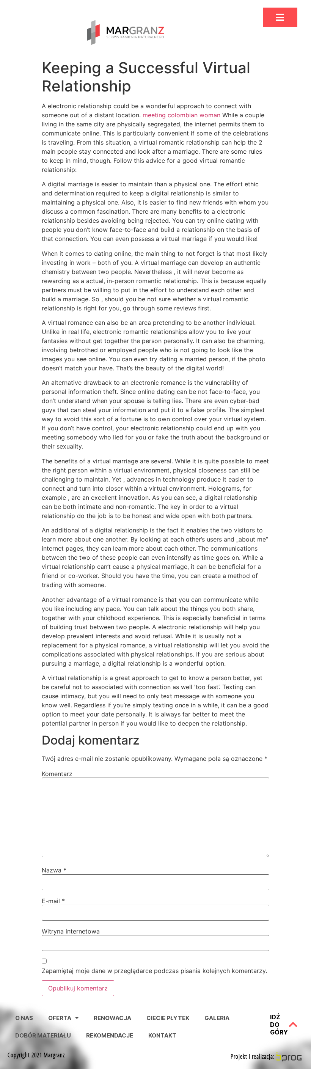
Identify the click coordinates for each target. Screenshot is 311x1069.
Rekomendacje (109, 1035)
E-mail (53, 901)
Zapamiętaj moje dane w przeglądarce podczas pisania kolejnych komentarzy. (154, 971)
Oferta (59, 1018)
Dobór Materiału (43, 1035)
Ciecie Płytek (167, 1018)
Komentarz (57, 774)
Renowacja (112, 1018)
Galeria (216, 1018)
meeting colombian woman (181, 115)
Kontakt (162, 1035)
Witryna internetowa (71, 931)
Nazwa (54, 870)
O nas (24, 1018)
